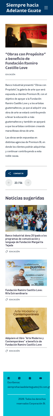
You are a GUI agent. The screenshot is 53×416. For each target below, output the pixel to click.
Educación (10, 74)
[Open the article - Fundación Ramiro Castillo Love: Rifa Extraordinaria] (26, 273)
